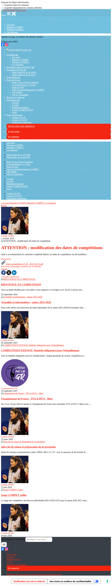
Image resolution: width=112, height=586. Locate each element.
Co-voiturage (12, 32)
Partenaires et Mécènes (22, 122)
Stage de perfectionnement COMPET (28, 90)
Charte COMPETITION (22, 110)
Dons (14, 112)
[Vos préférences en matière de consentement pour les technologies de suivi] (107, 581)
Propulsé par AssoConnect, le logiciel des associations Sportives (34, 574)
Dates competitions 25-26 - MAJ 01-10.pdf (24, 264)
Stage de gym (18, 87)
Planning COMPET (15, 30)
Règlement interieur (20, 107)
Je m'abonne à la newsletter (13, 539)
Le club (15, 105)
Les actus (11, 25)
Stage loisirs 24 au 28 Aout (23, 75)
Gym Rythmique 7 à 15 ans (24, 85)
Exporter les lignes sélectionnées (15, 2)
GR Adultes (17, 92)
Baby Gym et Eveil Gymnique (25, 82)
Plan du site (12, 554)
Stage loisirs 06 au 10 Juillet (24, 72)
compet (4, 269)
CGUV (10, 562)
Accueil (15, 102)
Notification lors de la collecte (29, 581)
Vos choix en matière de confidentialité (70, 581)
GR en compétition (20, 95)
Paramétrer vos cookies (16, 564)
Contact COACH (19, 120)
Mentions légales (14, 559)
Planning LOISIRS (15, 27)
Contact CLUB (18, 117)
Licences (10, 557)
